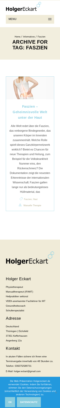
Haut (35, 199)
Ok (10, 402)
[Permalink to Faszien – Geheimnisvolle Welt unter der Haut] (30, 98)
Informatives (29, 36)
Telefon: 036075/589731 (19, 366)
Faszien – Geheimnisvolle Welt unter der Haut (30, 112)
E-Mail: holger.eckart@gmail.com (23, 371)
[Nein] (56, 392)
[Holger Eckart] (23, 6)
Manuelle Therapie (32, 205)
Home (17, 36)
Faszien (41, 36)
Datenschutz (29, 402)
